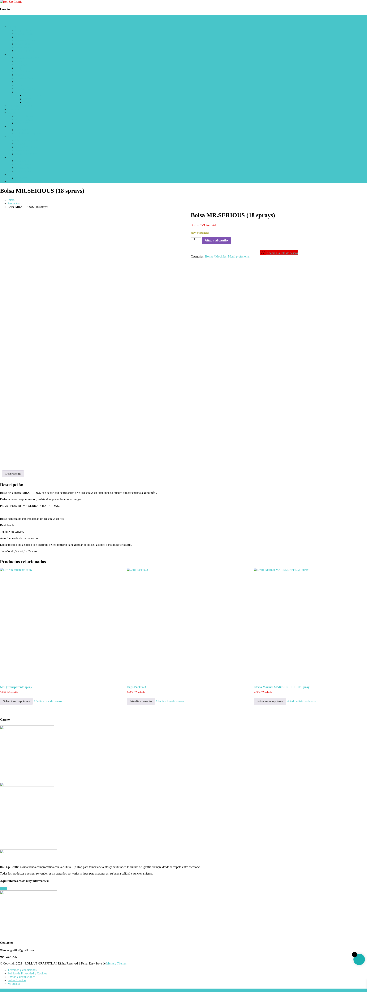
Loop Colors (23, 30)
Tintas (26, 102)
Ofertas (12, 157)
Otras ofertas (23, 171)
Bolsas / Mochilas (26, 147)
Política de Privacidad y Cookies (27, 973)
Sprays (12, 26)
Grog (18, 68)
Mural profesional (238, 256)
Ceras (18, 85)
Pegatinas (13, 109)
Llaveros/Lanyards (26, 140)
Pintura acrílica (24, 119)
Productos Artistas (26, 153)
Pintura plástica (24, 116)
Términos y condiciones (22, 970)
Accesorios (22, 92)
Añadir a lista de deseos (47, 701)
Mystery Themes (116, 963)
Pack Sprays (22, 160)
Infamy (19, 74)
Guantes (20, 143)
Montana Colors (25, 40)
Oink (18, 81)
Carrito (12, 174)
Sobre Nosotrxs (17, 980)
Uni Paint (21, 64)
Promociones (23, 164)
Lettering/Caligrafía (27, 57)
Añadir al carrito (216, 240)
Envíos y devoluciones (21, 976)
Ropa (11, 126)
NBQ (18, 37)
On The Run (23, 71)
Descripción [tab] (13, 473)
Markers (13, 54)
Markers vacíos (32, 95)
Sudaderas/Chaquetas (28, 133)
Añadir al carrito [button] (141, 701)
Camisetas (21, 129)
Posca (18, 61)
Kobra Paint (22, 43)
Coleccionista (23, 47)
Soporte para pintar (26, 150)
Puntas (27, 98)
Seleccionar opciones (16, 701)
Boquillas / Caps (25, 50)
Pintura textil (23, 123)
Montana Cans (24, 33)
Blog (11, 181)
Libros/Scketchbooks (20, 105)
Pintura (12, 112)
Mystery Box (23, 167)
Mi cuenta (21, 178)
